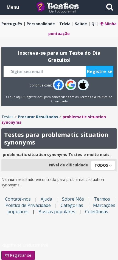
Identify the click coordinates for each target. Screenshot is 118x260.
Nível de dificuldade (68, 164)
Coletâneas (96, 212)
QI (93, 23)
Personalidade (41, 23)
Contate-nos (18, 199)
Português (11, 23)
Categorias (72, 205)
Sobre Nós (73, 199)
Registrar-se (20, 255)
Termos (85, 97)
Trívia (65, 23)
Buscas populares (56, 212)
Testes (7, 116)
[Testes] (62, 7)
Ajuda (46, 199)
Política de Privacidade (28, 205)
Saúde (81, 23)
